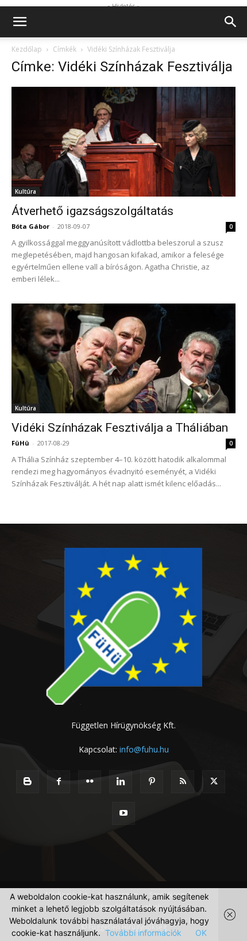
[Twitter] (213, 781)
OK (201, 933)
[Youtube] (123, 813)
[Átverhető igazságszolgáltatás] (123, 142)
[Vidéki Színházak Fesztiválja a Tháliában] (123, 358)
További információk (143, 933)
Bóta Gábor (30, 226)
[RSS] (182, 781)
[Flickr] (89, 781)
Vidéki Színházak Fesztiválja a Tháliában (119, 428)
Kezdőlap (26, 49)
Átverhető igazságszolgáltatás (92, 211)
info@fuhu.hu (144, 749)
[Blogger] (27, 781)
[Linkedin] (120, 781)
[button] (19, 21)
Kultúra (25, 191)
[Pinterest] (151, 781)
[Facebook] (58, 781)
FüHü (20, 443)
